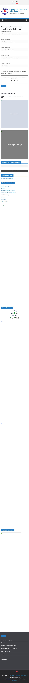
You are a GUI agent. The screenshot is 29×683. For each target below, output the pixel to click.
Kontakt (3, 197)
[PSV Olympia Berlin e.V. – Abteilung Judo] (2, 20)
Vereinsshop (15, 114)
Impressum (3, 199)
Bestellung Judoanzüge (14, 145)
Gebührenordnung (5, 195)
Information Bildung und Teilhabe (8, 192)
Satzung (3, 188)
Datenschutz (4, 201)
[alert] (14, 97)
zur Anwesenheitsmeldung (7, 178)
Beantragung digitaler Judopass (8, 190)
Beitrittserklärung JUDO (6, 186)
